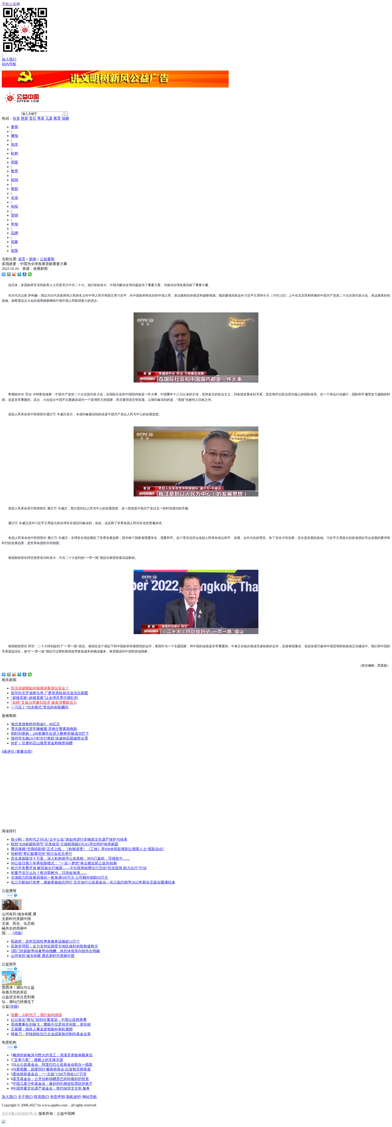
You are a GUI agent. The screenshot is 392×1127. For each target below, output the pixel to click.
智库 (14, 144)
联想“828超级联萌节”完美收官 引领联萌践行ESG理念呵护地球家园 (64, 844)
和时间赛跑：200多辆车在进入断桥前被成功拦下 (50, 733)
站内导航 (9, 64)
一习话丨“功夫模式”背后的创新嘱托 (40, 707)
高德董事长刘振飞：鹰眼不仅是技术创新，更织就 (51, 1024)
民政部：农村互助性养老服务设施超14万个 (45, 941)
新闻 (32, 259)
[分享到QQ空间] (9, 274)
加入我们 (9, 59)
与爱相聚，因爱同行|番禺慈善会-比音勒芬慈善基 (52, 1069)
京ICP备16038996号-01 (20, 1113)
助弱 (14, 180)
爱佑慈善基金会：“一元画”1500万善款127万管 (50, 1074)
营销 (14, 215)
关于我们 (25, 1097)
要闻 (14, 127)
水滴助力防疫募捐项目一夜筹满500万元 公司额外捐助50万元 (59, 877)
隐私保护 (73, 1097)
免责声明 (57, 1097)
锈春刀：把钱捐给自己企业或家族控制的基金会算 (51, 1034)
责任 (32, 118)
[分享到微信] (30, 274)
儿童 (49, 118)
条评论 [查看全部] (17, 751)
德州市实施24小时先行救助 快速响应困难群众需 (49, 738)
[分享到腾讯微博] (19, 274)
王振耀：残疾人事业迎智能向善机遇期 (42, 1029)
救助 (14, 189)
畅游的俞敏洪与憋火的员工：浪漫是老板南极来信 (53, 1055)
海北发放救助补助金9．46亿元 (35, 724)
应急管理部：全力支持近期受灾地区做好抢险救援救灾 (54, 946)
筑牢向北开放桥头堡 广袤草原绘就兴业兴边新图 (49, 693)
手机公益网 (11, 4)
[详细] (17, 933)
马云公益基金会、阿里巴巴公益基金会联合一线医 (53, 1064)
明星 (14, 162)
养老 (40, 118)
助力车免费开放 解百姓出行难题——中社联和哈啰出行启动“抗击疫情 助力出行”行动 (79, 868)
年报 (14, 224)
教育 (57, 118)
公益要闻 (47, 259)
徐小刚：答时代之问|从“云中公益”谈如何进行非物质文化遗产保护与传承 (69, 839)
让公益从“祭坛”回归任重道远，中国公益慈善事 (49, 1020)
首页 (21, 259)
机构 (14, 153)
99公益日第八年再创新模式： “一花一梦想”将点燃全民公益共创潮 (64, 863)
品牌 (14, 233)
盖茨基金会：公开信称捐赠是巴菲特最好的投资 (51, 1079)
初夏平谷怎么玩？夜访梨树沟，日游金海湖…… (49, 873)
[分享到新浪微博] (14, 274)
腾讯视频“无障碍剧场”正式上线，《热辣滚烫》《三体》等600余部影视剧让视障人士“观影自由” (87, 849)
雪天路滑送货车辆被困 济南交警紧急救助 (44, 729)
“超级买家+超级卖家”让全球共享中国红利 (44, 698)
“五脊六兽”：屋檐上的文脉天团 (38, 1060)
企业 (14, 198)
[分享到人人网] (25, 274)
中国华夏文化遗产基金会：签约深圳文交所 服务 (51, 1088)
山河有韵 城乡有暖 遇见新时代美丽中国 (42, 956)
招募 (14, 242)
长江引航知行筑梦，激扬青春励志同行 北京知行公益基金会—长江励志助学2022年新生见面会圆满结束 (93, 882)
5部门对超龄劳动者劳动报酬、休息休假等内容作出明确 (55, 951)
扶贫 (16, 118)
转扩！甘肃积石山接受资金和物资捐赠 (42, 743)
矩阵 (14, 251)
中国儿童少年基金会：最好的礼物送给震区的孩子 (53, 1084)
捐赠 (65, 118)
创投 (14, 206)
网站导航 (89, 1097)
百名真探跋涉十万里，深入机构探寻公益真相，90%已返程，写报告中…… (70, 858)
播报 (14, 136)
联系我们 (41, 1097)
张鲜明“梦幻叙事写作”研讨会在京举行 (41, 854)
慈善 (24, 118)
